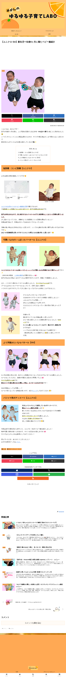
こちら (18, 442)
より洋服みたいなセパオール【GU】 (30, 157)
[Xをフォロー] (49, 470)
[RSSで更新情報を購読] (33, 478)
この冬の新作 (18, 275)
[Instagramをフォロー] (17, 474)
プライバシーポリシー (49, 671)
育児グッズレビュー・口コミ (15, 449)
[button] (54, 120)
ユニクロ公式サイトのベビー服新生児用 (14, 206)
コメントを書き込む (33, 623)
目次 (30, 149)
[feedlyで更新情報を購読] (49, 474)
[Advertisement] (33, 55)
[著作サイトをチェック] (17, 470)
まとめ (4, 449)
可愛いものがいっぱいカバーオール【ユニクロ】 (33, 155)
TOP (17, 671)
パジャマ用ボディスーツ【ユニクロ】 (30, 160)
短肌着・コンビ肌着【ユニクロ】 (29, 152)
